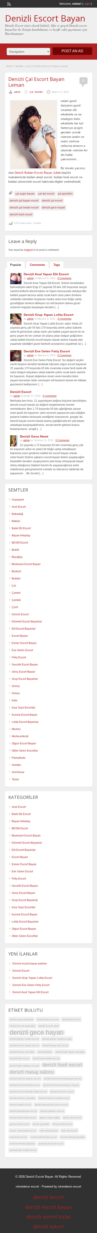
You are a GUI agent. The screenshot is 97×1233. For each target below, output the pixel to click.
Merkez (16, 729)
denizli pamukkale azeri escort (51, 1104)
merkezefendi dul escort (43, 1137)
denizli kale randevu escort (24, 1065)
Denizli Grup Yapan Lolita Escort (32, 977)
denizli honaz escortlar (22, 1052)
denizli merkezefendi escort (25, 1085)
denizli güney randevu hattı (57, 1039)
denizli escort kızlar (48, 1216)
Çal (28, 66)
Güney (16, 686)
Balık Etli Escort (21, 528)
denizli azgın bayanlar (21, 1019)
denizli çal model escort (24, 207)
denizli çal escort (52, 200)
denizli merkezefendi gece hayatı (61, 1085)
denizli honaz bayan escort (24, 1045)
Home (9, 66)
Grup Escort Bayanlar (25, 678)
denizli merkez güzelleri (22, 1098)
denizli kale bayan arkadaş (70, 1052)
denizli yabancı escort (52, 1111)
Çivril (15, 607)
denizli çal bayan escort (24, 200)
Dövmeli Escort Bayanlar (27, 621)
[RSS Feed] (8, 3)
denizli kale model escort (46, 1058)
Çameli (16, 592)
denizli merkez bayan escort (25, 1078)
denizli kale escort (19, 1058)
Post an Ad (72, 51)
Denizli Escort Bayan (45, 18)
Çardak (16, 600)
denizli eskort (48, 1226)
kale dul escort (69, 1130)
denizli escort (48, 1197)
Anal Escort (19, 506)
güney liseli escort (19, 1124)
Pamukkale (18, 757)
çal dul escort (46, 193)
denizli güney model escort (24, 1039)
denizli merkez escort (62, 1091)
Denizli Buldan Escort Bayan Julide (38, 172)
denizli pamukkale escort (23, 1111)
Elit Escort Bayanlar (24, 628)
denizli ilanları (45, 1052)
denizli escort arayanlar (22, 1026)
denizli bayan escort (48, 1019)
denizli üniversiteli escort (23, 1117)
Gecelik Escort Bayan (25, 664)
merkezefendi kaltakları (22, 1143)
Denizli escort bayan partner (29, 963)
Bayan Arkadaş (21, 535)
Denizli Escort (20, 614)
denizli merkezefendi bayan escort (62, 1078)
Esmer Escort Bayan (24, 643)
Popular (15, 265)
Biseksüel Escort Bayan (26, 564)
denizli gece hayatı (53, 207)
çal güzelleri (65, 193)
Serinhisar (18, 772)
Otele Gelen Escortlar (25, 750)
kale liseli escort (18, 1137)
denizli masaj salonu (32, 1072)
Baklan (16, 521)
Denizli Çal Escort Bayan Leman (36, 82)
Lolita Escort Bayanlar (25, 722)
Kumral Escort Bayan (24, 714)
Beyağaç (17, 557)
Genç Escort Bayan (23, 671)
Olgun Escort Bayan (24, 743)
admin (17, 92)
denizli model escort (20, 1104)
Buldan (16, 578)
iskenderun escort (27, 1186)
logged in (30, 249)
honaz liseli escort (62, 1124)
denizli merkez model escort (54, 1098)
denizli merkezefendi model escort (28, 1091)
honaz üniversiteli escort (23, 1130)
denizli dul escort (71, 1019)
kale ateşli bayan (49, 1130)
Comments (37, 265)
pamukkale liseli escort (51, 1143)
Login (86, 3)
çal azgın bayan (25, 193)
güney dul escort (72, 1117)
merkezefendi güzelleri (72, 1137)
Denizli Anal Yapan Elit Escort (30, 992)
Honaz (16, 693)
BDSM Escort (20, 542)
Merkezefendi (20, 736)
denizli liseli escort (21, 214)
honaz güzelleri (41, 1124)
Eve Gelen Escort (22, 650)
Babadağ (17, 514)
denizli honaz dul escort (55, 1045)
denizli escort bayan (48, 1206)
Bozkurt (16, 571)
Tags (56, 265)
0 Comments (65, 278)
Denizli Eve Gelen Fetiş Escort (30, 985)
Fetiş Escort (19, 657)
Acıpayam (18, 499)
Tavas (15, 779)
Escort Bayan (20, 635)
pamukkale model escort (23, 1150)
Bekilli (15, 549)
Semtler (19, 66)
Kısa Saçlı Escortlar (23, 707)
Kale (14, 700)
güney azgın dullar (50, 1117)
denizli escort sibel (49, 1026)
